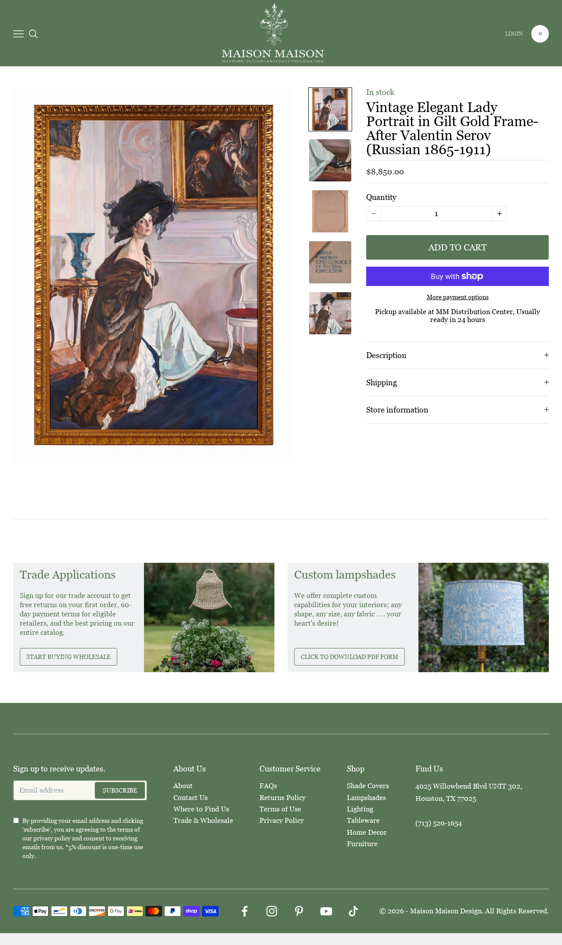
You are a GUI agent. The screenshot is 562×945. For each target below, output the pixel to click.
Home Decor (367, 832)
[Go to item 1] (330, 109)
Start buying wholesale (68, 656)
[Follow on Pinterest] (299, 911)
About (183, 786)
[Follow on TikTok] (353, 911)
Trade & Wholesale (203, 820)
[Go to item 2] (330, 160)
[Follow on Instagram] (271, 911)
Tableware (363, 820)
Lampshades (366, 797)
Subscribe (120, 790)
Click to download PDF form (349, 656)
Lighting (360, 809)
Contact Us (190, 797)
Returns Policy (282, 797)
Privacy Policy (281, 820)
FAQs (268, 786)
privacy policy (52, 838)
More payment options (458, 297)
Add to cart (457, 247)
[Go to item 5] (330, 313)
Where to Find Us (201, 809)
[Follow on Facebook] (244, 911)
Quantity (381, 197)
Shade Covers (368, 786)
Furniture (362, 844)
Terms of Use (280, 809)
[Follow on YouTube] (326, 911)
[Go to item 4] (330, 262)
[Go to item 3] (330, 211)
